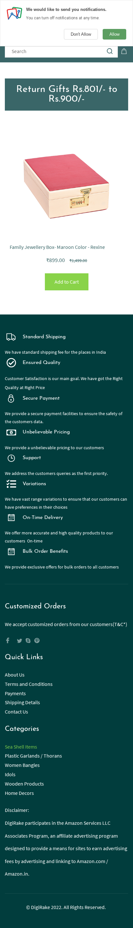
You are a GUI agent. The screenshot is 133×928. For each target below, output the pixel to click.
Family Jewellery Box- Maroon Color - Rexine (57, 247)
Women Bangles (22, 765)
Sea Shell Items (21, 746)
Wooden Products (24, 783)
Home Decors (19, 793)
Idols (10, 774)
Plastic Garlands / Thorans (33, 755)
